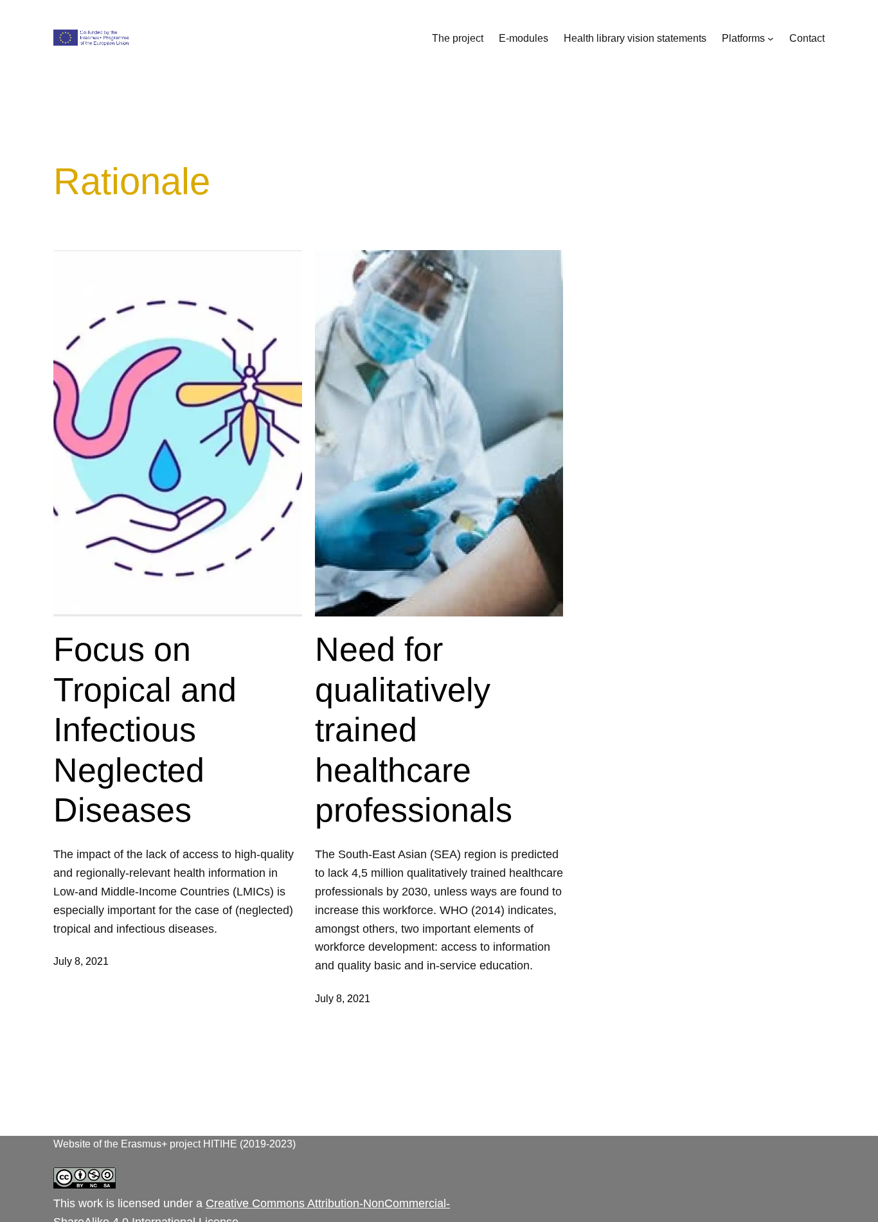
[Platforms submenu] (770, 38)
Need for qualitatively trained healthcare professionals (413, 730)
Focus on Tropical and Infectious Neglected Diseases (145, 730)
